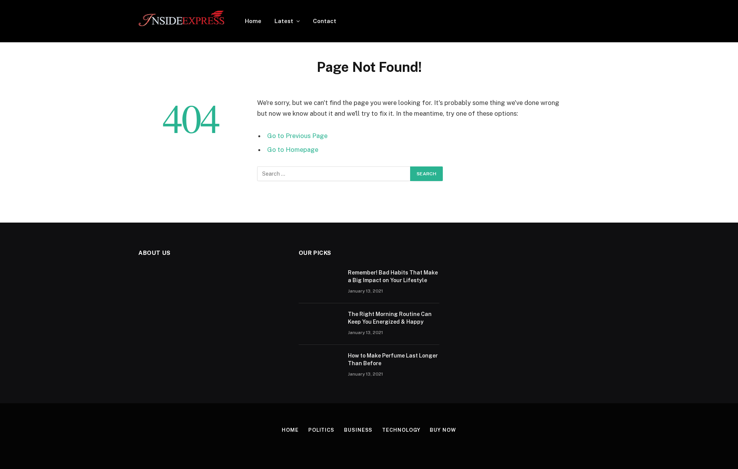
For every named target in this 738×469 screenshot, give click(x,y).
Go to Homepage (292, 149)
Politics (321, 430)
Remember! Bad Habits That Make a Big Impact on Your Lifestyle (393, 276)
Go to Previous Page (297, 136)
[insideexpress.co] (181, 21)
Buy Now (443, 430)
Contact (324, 21)
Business (358, 430)
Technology (401, 430)
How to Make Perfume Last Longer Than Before (393, 359)
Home (253, 21)
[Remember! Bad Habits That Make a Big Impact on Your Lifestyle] (320, 282)
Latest (283, 21)
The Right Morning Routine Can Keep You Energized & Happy (390, 318)
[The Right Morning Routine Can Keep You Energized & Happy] (320, 324)
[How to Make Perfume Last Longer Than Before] (320, 365)
